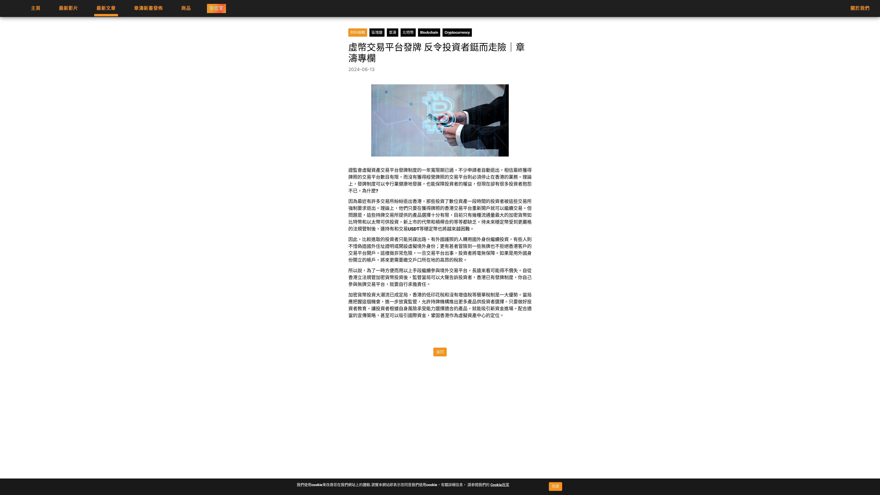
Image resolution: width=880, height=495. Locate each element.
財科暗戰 (357, 32)
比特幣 (408, 32)
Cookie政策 (499, 485)
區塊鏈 (376, 32)
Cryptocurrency (457, 32)
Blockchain (429, 32)
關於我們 (860, 8)
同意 (555, 486)
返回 (440, 352)
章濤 (392, 32)
